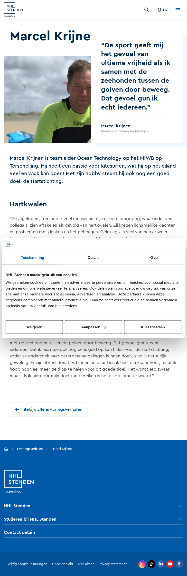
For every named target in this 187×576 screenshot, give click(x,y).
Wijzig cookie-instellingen (27, 564)
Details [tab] (94, 257)
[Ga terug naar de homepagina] (6, 449)
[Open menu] (177, 9)
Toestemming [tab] (32, 257)
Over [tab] (154, 257)
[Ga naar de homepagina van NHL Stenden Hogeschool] (13, 9)
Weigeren (34, 327)
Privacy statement (113, 564)
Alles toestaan (153, 327)
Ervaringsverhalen (30, 448)
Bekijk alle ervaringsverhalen (53, 409)
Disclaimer (86, 564)
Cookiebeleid (62, 564)
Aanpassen (90, 327)
